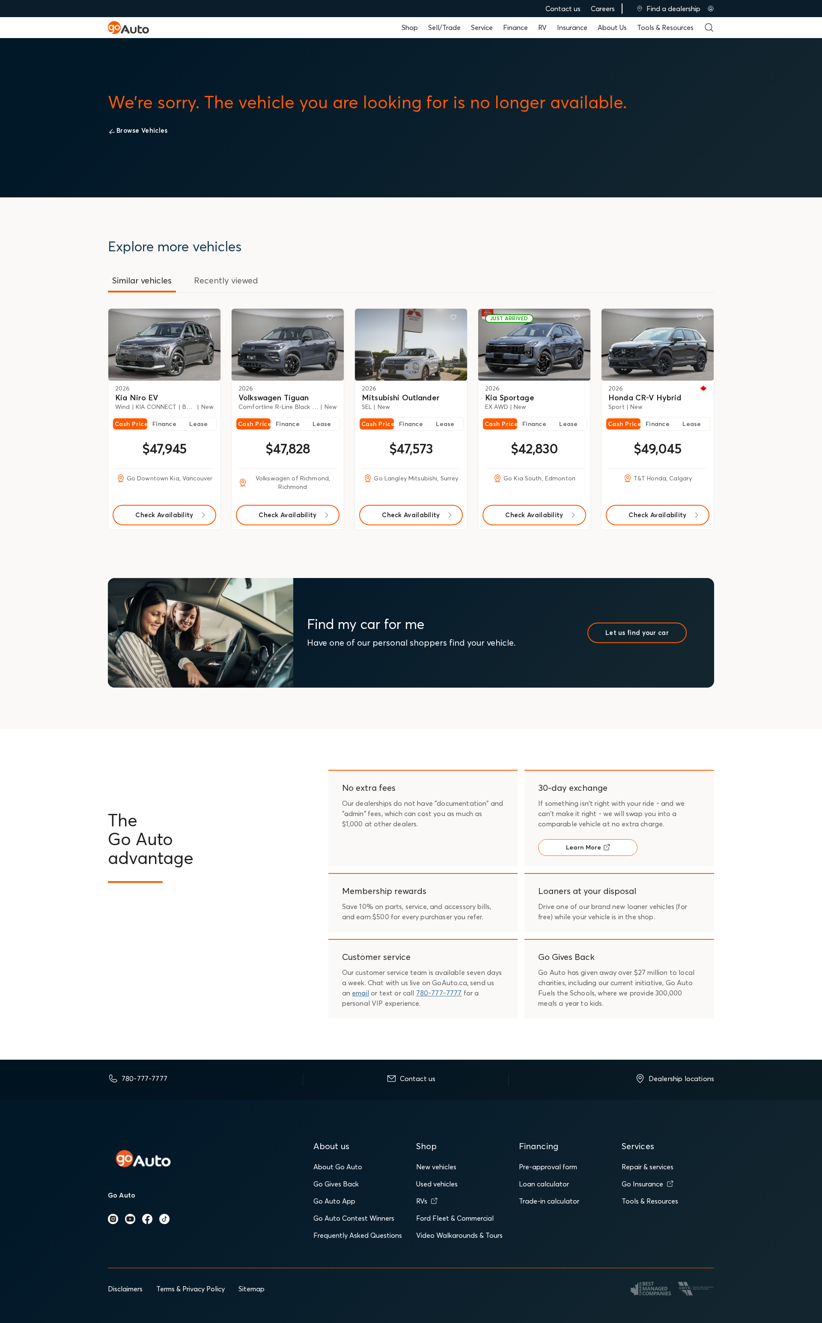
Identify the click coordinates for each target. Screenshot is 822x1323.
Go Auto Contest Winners (353, 1218)
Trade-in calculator (549, 1201)
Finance (515, 27)
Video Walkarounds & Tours (459, 1235)
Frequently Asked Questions (357, 1235)
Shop (410, 27)
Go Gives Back (336, 1184)
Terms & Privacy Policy (190, 1288)
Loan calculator (544, 1184)
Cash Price (131, 424)
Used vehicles (437, 1184)
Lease (198, 424)
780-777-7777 (439, 993)
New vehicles (436, 1166)
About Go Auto (337, 1166)
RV (542, 27)
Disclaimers (125, 1288)
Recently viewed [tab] (226, 280)
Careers (603, 8)
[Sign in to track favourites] (208, 319)
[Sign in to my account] (710, 8)
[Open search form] (709, 27)
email (360, 993)
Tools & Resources (665, 27)
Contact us (563, 8)
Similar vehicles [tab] (142, 280)
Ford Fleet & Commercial (455, 1218)
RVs (421, 1201)
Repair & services (647, 1166)
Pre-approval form (548, 1166)
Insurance (572, 27)
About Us (612, 27)
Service (482, 27)
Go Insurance (642, 1184)
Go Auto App (334, 1201)
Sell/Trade (444, 27)
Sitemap (251, 1288)
